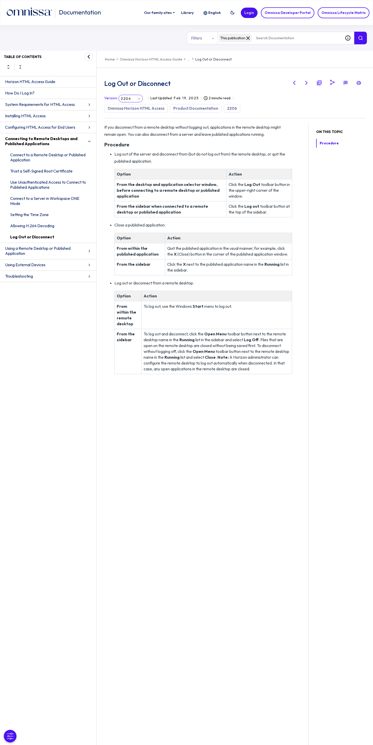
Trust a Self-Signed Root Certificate (41, 171)
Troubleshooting (19, 276)
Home (110, 59)
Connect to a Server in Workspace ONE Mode (44, 201)
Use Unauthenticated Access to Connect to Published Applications (48, 185)
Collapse (20, 67)
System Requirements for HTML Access (40, 104)
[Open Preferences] (10, 736)
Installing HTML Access (25, 115)
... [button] (188, 59)
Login (249, 12)
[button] (232, 13)
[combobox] (280, 38)
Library (187, 12)
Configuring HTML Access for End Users (40, 127)
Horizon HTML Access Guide (30, 81)
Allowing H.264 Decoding (32, 225)
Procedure (329, 143)
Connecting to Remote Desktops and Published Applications (41, 141)
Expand (8, 67)
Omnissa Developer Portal (288, 12)
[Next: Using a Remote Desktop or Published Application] (306, 82)
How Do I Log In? (20, 92)
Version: (111, 98)
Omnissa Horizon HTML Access (136, 108)
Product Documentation (195, 108)
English (214, 12)
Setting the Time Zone (29, 214)
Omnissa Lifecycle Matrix (343, 12)
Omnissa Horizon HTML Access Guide (151, 59)
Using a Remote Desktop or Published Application (38, 251)
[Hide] (89, 57)
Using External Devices (25, 264)
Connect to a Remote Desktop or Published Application (48, 157)
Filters (196, 38)
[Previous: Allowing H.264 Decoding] (294, 82)
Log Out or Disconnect (32, 236)
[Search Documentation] (360, 38)
